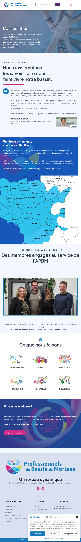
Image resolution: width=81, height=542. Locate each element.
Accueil (36, 506)
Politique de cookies (48, 538)
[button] (77, 517)
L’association (38, 512)
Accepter (37, 534)
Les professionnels (40, 509)
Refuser (53, 534)
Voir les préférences (70, 534)
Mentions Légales (59, 538)
